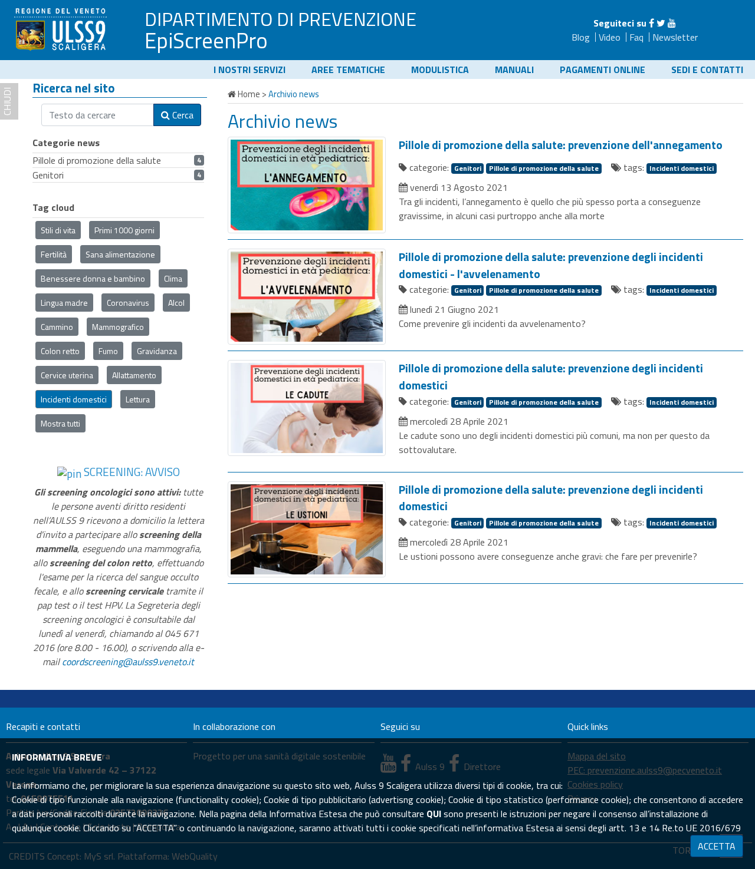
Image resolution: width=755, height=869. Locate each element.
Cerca (181, 115)
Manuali (514, 69)
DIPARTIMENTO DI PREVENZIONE (280, 19)
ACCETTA (717, 846)
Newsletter (675, 37)
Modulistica (440, 69)
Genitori (467, 168)
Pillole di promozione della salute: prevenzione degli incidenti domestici (551, 377)
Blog (581, 37)
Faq (636, 37)
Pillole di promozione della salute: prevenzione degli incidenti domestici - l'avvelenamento (551, 265)
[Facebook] (651, 23)
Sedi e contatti (707, 69)
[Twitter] (660, 23)
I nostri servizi (249, 69)
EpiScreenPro (206, 40)
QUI (433, 814)
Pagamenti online (602, 69)
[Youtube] (672, 23)
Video (610, 37)
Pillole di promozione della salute (544, 168)
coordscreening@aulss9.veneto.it (128, 662)
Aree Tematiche (348, 69)
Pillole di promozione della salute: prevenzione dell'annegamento (561, 145)
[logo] (62, 29)
